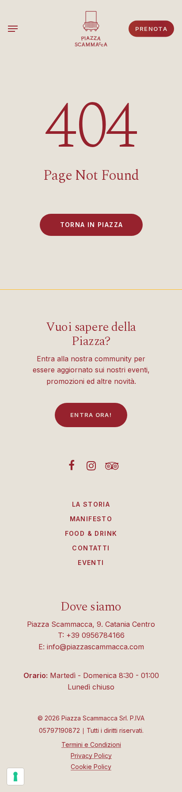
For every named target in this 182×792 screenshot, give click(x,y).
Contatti (91, 548)
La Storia (91, 504)
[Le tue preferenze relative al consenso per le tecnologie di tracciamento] (15, 776)
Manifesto (91, 519)
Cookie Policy (91, 766)
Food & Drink (91, 533)
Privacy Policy (91, 755)
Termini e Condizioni (91, 744)
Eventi (91, 562)
